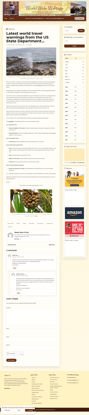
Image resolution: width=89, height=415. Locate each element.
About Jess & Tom (21, 232)
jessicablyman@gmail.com (73, 380)
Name (7, 328)
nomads (24, 223)
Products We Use (54, 384)
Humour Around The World (38, 390)
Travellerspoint (81, 162)
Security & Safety (54, 392)
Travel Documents (54, 396)
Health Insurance (35, 388)
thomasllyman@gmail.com (73, 382)
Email (7, 336)
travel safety (31, 223)
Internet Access (35, 392)
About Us (12, 18)
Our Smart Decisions (54, 377)
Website (8, 345)
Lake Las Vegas (10, 223)
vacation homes (49, 223)
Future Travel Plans (36, 386)
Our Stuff (34, 401)
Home (5, 18)
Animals (33, 379)
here (36, 216)
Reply (14, 268)
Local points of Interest (37, 396)
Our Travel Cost (53, 379)
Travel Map (73, 162)
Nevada (18, 223)
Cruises (33, 381)
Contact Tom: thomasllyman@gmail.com (54, 18)
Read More (16, 239)
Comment (8, 307)
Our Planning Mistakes (37, 403)
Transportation (53, 394)
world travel (9, 226)
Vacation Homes (53, 398)
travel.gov (10, 121)
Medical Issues (35, 399)
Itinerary (33, 394)
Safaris (51, 389)
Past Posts (52, 381)
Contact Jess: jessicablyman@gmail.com (34, 18)
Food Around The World (37, 384)
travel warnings (40, 223)
